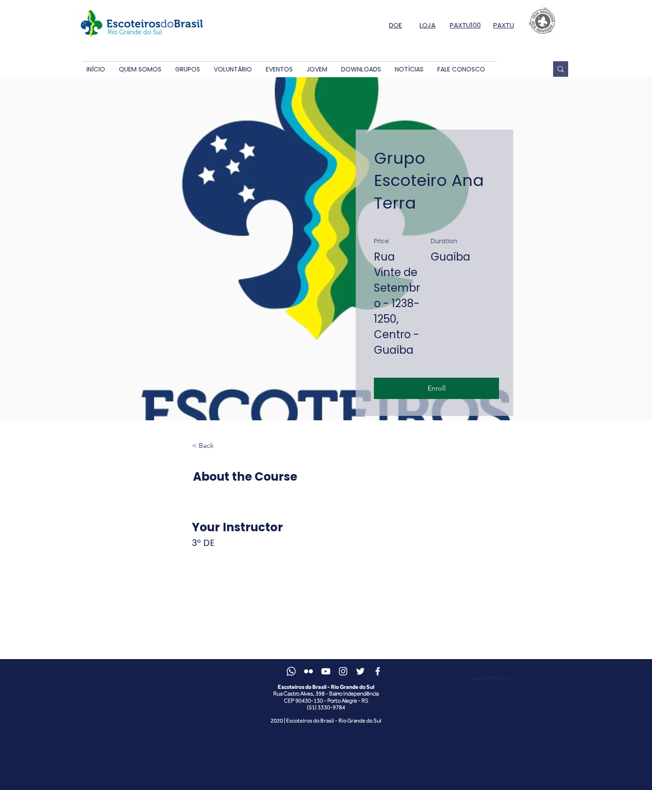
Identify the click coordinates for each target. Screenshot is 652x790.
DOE (395, 25)
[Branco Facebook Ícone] (377, 671)
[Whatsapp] (291, 671)
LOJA (428, 25)
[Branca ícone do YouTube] (325, 671)
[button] (140, 69)
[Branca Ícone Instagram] (343, 671)
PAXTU (503, 25)
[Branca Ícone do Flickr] (308, 671)
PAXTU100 (465, 25)
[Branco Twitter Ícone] (360, 671)
